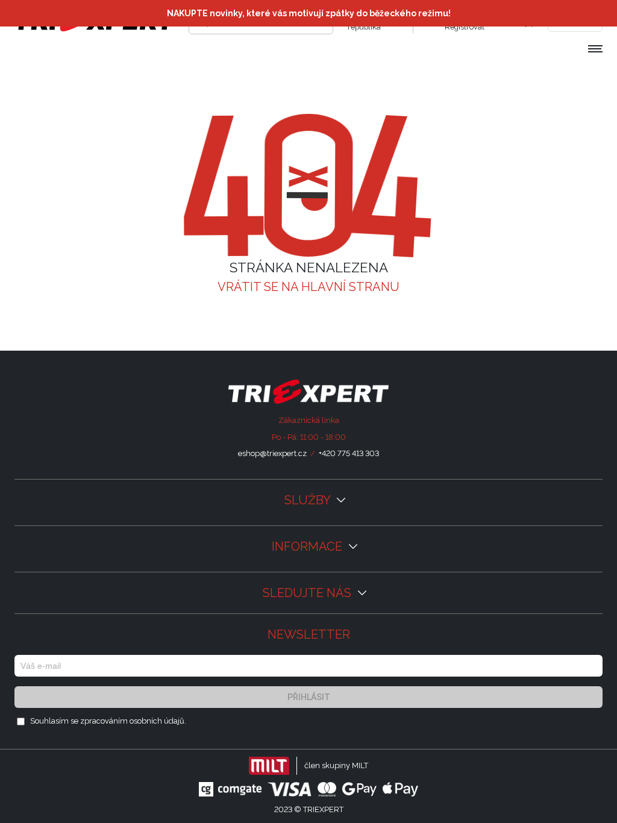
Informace (308, 546)
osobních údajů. (158, 720)
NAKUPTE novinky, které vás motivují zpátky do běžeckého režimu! (309, 13)
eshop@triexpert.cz (272, 453)
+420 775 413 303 (349, 453)
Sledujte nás (308, 593)
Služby (308, 500)
